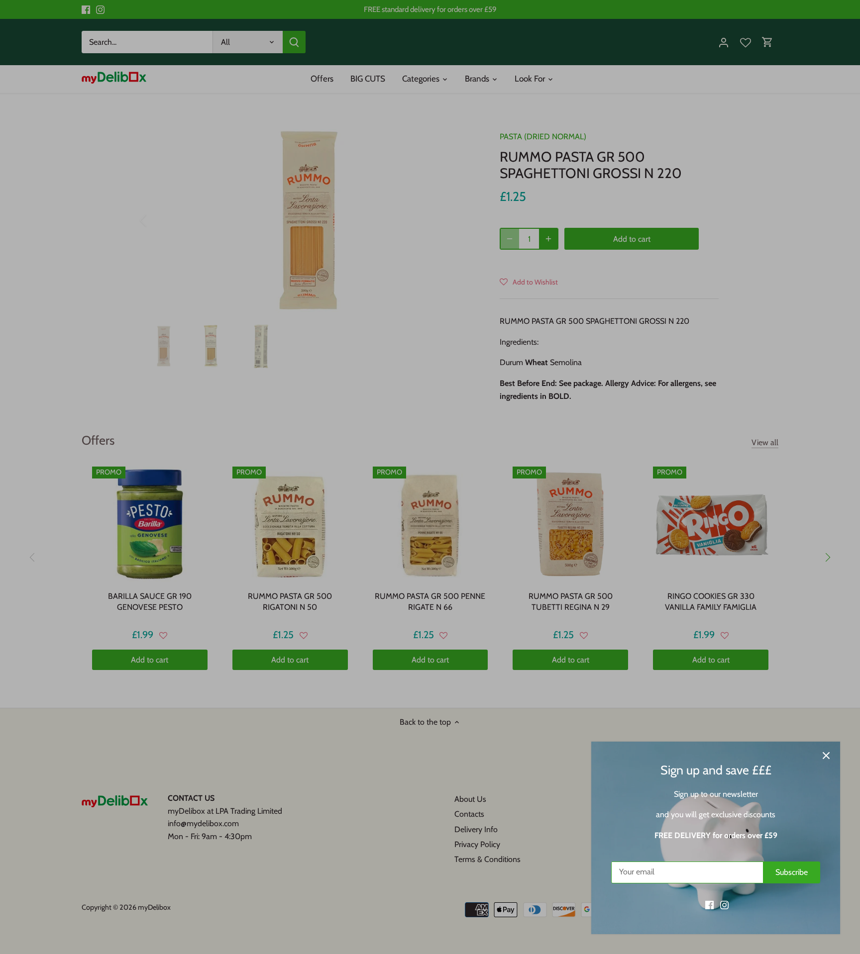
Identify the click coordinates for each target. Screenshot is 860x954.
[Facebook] (709, 904)
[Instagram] (724, 904)
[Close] (826, 755)
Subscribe (791, 872)
